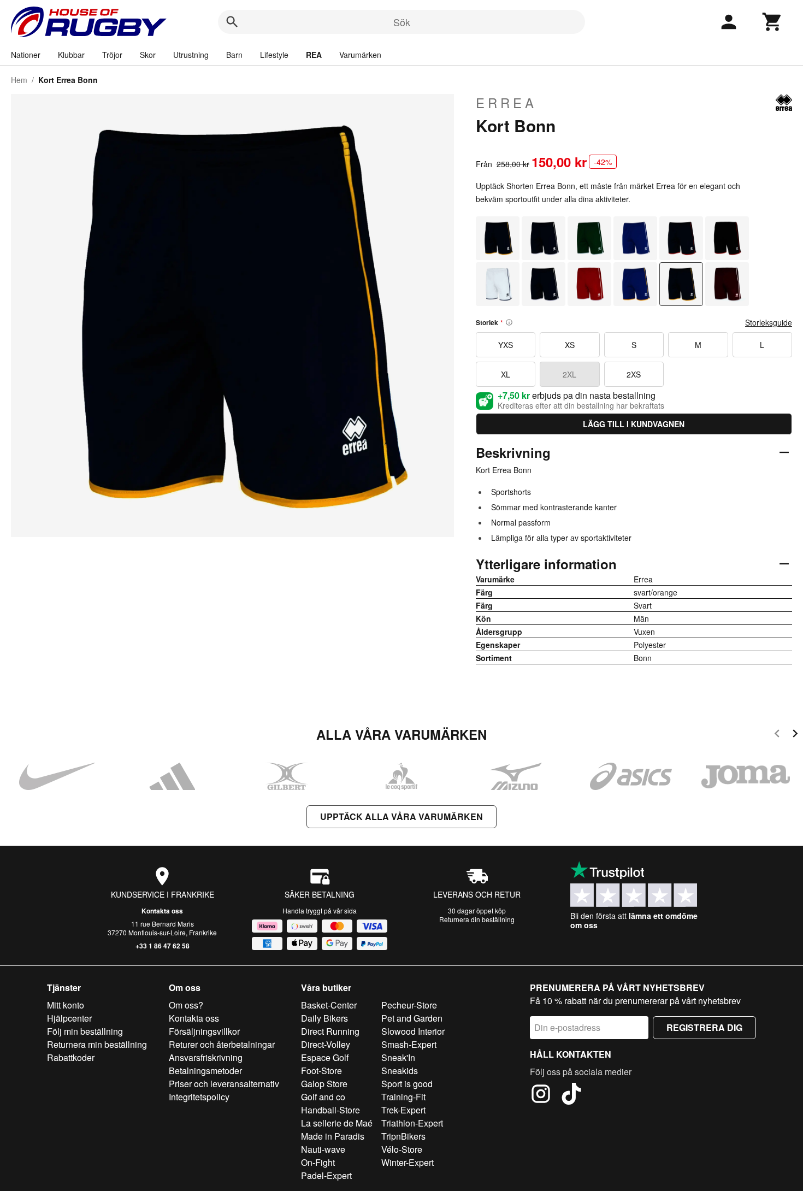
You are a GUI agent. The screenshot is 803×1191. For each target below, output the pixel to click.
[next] (795, 735)
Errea (506, 102)
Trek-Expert (403, 1110)
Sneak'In (398, 1057)
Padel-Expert (326, 1175)
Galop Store (324, 1083)
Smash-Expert (408, 1044)
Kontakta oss (162, 910)
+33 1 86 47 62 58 (162, 946)
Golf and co (323, 1096)
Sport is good (407, 1083)
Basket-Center (329, 1005)
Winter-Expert (407, 1162)
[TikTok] (571, 1095)
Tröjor (112, 54)
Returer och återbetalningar (222, 1044)
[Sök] (232, 22)
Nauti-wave (323, 1149)
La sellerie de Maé (337, 1123)
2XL (569, 374)
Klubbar (71, 54)
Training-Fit (403, 1096)
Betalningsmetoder (205, 1070)
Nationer (25, 54)
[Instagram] (541, 1095)
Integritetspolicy (199, 1096)
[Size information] (509, 322)
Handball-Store (330, 1110)
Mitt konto (65, 1005)
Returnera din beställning (477, 919)
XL (505, 374)
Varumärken (360, 54)
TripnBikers (403, 1136)
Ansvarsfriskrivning (206, 1057)
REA (314, 54)
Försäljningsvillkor (204, 1031)
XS (570, 344)
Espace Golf (325, 1057)
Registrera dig (704, 1027)
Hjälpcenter (69, 1018)
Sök (401, 22)
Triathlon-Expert (412, 1123)
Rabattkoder (71, 1057)
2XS (634, 374)
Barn (234, 54)
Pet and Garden (411, 1018)
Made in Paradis (332, 1136)
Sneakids (399, 1070)
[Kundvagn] (772, 22)
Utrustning (191, 54)
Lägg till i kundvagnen (633, 423)
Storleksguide (768, 322)
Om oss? (186, 1005)
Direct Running (330, 1031)
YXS (505, 344)
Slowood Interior (413, 1031)
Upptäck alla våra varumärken (401, 816)
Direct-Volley (325, 1044)
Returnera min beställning (97, 1044)
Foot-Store (321, 1070)
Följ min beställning (85, 1031)
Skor (148, 54)
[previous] (777, 735)
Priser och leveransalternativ (224, 1083)
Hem (19, 79)
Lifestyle (274, 54)
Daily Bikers (324, 1018)
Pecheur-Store (409, 1005)
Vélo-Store (401, 1149)
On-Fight (318, 1162)
